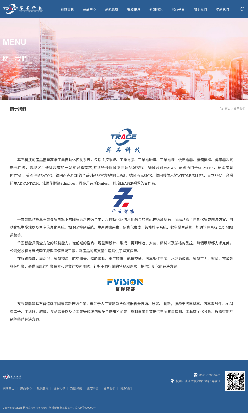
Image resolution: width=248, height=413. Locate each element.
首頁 (228, 108)
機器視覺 (133, 9)
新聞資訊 (155, 9)
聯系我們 (222, 9)
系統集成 (111, 9)
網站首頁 (67, 9)
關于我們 (200, 9)
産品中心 (89, 9)
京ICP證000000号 (85, 407)
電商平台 (178, 9)
